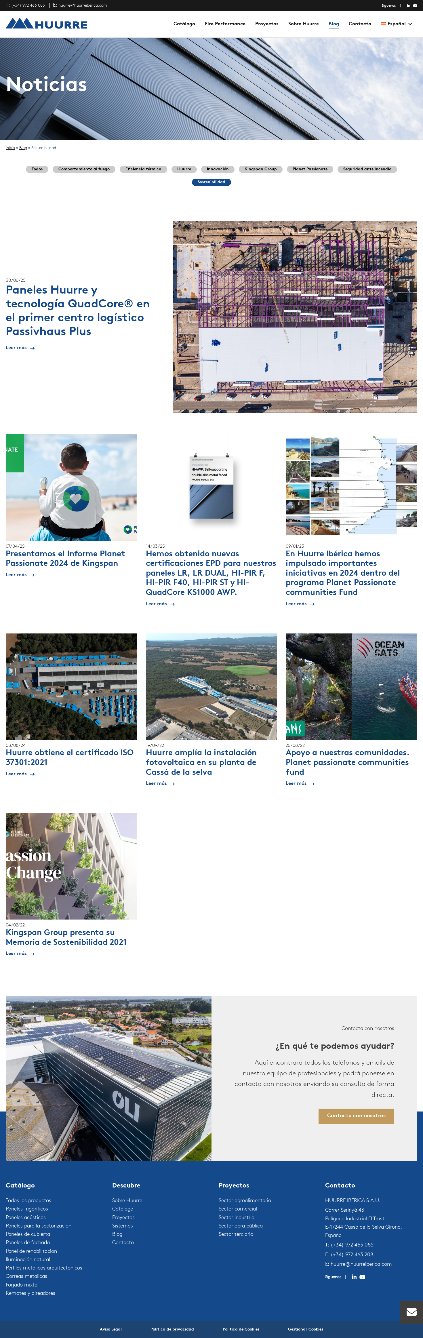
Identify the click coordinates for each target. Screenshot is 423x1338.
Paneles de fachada (28, 1243)
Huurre (184, 169)
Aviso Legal (111, 1329)
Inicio (10, 148)
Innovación (218, 169)
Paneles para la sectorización (38, 1226)
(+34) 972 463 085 (28, 5)
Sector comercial (238, 1209)
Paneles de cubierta (28, 1234)
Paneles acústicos (26, 1218)
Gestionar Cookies (305, 1329)
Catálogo (184, 24)
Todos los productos (28, 1201)
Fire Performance (225, 24)
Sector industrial (237, 1218)
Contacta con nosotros (356, 1116)
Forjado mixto (21, 1285)
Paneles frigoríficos (27, 1209)
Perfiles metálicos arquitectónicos (44, 1268)
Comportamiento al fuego (84, 169)
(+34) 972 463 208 (352, 1255)
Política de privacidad (172, 1329)
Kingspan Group (261, 169)
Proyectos (267, 24)
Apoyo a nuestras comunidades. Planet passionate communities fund (348, 762)
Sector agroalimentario (245, 1201)
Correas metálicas (26, 1276)
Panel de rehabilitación (31, 1251)
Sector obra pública (241, 1226)
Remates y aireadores (30, 1293)
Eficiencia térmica (143, 169)
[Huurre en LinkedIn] (408, 5)
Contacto (360, 24)
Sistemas (122, 1226)
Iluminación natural (28, 1260)
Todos (37, 169)
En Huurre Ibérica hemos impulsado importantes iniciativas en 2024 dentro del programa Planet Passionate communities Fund (343, 573)
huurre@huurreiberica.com (82, 5)
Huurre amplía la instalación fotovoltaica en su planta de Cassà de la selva (201, 762)
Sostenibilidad (211, 182)
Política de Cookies (241, 1329)
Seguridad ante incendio (367, 169)
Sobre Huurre (303, 24)
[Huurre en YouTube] (415, 5)
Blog (334, 24)
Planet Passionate (310, 169)
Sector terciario (236, 1234)
